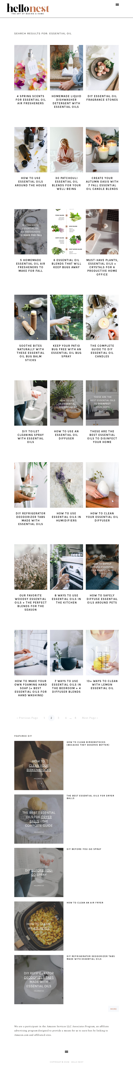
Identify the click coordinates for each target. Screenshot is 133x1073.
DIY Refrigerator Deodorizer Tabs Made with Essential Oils (91, 957)
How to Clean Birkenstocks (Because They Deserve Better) (88, 743)
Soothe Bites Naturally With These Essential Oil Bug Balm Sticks (31, 353)
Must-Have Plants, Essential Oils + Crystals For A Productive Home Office (102, 267)
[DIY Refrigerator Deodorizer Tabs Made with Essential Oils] (38, 980)
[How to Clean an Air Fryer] (38, 926)
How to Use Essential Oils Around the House (31, 181)
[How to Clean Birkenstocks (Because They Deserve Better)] (38, 766)
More (113, 1009)
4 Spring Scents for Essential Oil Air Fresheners (31, 100)
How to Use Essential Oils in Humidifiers (66, 517)
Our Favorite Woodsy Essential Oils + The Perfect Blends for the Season (31, 602)
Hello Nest (34, 9)
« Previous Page (27, 718)
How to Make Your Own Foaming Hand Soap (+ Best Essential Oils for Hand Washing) (30, 688)
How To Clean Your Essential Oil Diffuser (102, 517)
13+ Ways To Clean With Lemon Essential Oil (102, 684)
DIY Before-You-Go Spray (84, 849)
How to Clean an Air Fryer (85, 902)
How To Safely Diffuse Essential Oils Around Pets (102, 599)
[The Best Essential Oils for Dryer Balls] (38, 819)
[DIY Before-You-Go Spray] (38, 873)
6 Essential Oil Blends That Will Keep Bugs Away (66, 263)
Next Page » (90, 718)
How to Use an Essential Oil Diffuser (66, 435)
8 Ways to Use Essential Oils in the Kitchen (66, 599)
